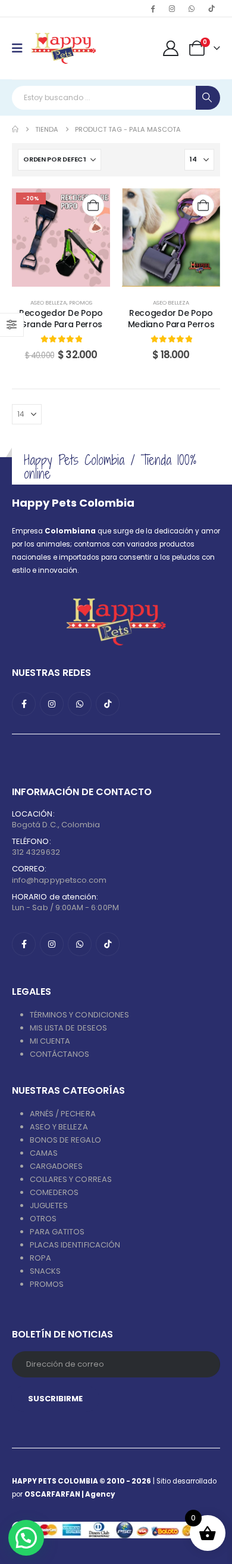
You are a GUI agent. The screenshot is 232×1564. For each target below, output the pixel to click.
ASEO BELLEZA (48, 302)
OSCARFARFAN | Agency (69, 1494)
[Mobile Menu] (21, 48)
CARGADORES (56, 1166)
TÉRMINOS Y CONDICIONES (79, 1014)
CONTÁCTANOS (60, 1054)
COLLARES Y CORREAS (71, 1179)
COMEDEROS (54, 1192)
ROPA (40, 1258)
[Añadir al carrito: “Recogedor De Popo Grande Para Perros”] (93, 205)
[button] (26, 1538)
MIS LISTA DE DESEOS (68, 1028)
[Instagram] (172, 8)
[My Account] (171, 48)
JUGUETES (49, 1205)
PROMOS (80, 302)
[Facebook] (152, 8)
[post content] (61, 237)
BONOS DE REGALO (65, 1140)
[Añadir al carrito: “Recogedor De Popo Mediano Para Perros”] (203, 205)
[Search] (208, 98)
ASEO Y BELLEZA (59, 1126)
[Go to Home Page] (15, 129)
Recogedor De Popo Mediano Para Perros (171, 318)
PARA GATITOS (57, 1231)
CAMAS (44, 1153)
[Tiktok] (211, 8)
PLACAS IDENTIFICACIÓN (75, 1244)
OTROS (43, 1218)
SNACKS (45, 1271)
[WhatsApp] (191, 8)
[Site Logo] (63, 48)
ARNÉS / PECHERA (63, 1113)
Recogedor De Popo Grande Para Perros (61, 318)
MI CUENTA (50, 1041)
